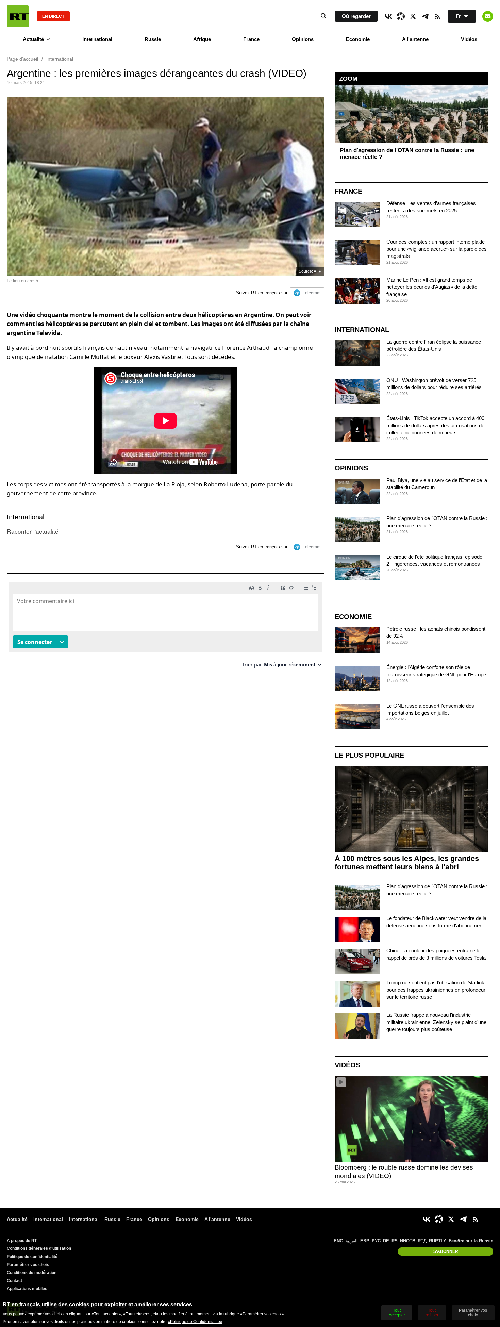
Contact (14, 1280)
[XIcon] (412, 16)
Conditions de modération (31, 1272)
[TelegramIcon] (425, 16)
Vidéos (469, 39)
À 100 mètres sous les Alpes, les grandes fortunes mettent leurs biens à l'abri (407, 862)
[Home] (18, 16)
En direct (53, 16)
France (251, 39)
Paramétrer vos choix (28, 1264)
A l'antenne (415, 39)
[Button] (487, 16)
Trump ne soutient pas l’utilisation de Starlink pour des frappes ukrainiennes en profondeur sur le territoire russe (435, 990)
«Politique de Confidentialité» (195, 1321)
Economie (358, 39)
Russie (153, 39)
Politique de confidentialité (32, 1256)
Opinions (303, 39)
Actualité (33, 39)
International (97, 39)
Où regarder (356, 16)
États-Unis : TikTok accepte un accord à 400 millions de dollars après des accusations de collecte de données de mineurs (435, 425)
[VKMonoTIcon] (388, 16)
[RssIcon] (437, 16)
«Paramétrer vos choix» (262, 1314)
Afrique (202, 39)
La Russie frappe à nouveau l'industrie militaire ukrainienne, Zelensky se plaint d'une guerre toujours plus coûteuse (436, 1022)
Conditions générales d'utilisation (39, 1248)
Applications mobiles (27, 1288)
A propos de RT (22, 1240)
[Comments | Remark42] (165, 627)
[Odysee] (400, 16)
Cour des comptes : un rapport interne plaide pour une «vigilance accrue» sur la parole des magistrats (436, 249)
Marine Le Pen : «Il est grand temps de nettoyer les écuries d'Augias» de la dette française (431, 287)
